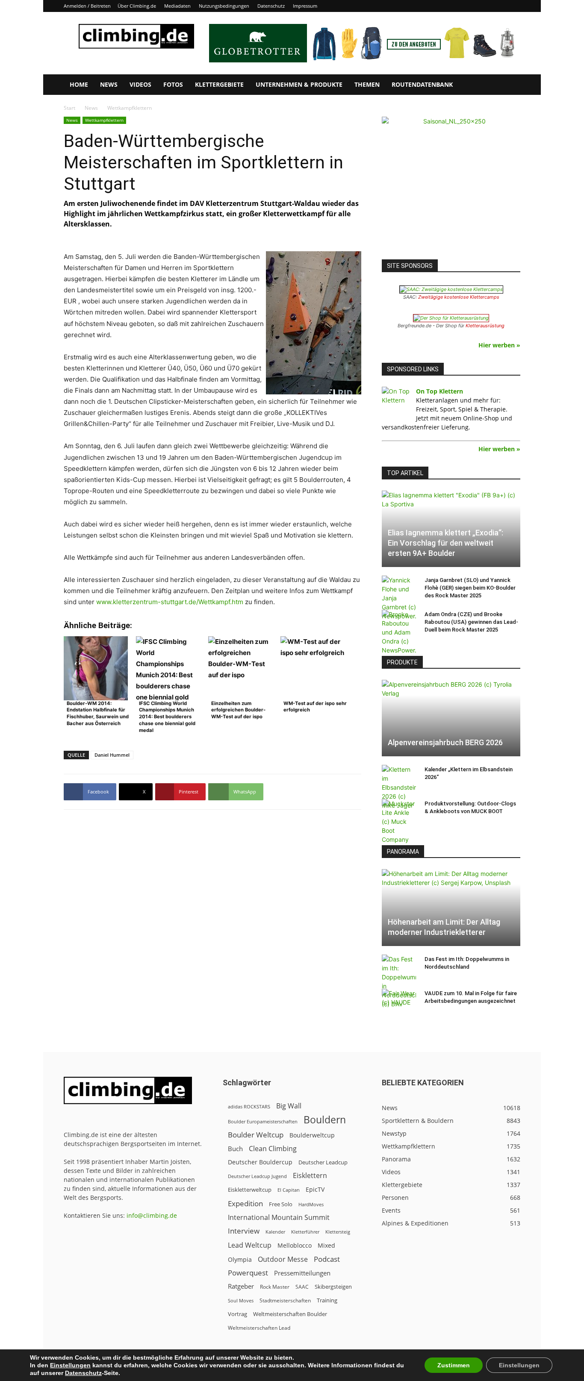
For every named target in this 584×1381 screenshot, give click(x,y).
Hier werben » (499, 345)
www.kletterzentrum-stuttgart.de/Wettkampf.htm (169, 602)
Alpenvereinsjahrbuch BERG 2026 (445, 742)
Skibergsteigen (333, 1286)
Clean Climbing (273, 1148)
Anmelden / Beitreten (87, 6)
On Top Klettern (439, 391)
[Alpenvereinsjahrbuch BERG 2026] (451, 718)
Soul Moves (241, 1300)
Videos (140, 84)
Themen (367, 84)
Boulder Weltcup (255, 1134)
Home (79, 84)
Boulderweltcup (312, 1135)
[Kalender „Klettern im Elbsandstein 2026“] (399, 787)
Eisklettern (310, 1175)
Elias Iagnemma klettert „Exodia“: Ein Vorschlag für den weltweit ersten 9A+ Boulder (445, 543)
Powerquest (248, 1272)
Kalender (275, 1231)
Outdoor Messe (283, 1259)
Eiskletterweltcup (249, 1189)
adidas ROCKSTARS (249, 1106)
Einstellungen (70, 1365)
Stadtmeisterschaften (285, 1300)
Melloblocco (294, 1245)
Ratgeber (241, 1286)
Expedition (245, 1203)
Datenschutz (271, 6)
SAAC (302, 1286)
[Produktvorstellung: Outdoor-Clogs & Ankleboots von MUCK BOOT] (399, 821)
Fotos (173, 84)
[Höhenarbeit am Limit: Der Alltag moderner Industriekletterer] (451, 907)
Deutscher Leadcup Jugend (257, 1176)
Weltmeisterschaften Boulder (290, 1314)
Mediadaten (177, 6)
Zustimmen (453, 1365)
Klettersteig (337, 1231)
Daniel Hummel (112, 755)
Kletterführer (305, 1232)
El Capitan (288, 1190)
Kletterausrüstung (485, 326)
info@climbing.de (152, 1215)
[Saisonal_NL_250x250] (451, 186)
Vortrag (237, 1314)
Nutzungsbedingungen (224, 6)
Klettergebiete (219, 84)
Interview (244, 1230)
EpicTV (315, 1189)
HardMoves (311, 1204)
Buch (235, 1148)
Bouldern (325, 1119)
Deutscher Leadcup (323, 1162)
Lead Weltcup (249, 1245)
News (109, 84)
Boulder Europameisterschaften (263, 1121)
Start (69, 108)
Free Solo (280, 1204)
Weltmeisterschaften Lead (259, 1327)
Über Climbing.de (137, 6)
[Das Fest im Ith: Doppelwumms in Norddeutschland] (399, 981)
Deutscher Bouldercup (260, 1162)
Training (327, 1300)
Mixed (326, 1245)
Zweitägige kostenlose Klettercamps (458, 297)
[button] (510, 85)
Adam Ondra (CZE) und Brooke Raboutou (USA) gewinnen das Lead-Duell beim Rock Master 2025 (471, 622)
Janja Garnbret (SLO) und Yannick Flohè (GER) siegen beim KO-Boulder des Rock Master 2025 (470, 588)
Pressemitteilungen (302, 1273)
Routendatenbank (422, 84)
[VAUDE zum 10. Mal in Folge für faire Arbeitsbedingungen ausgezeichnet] (399, 1001)
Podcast (327, 1259)
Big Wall (288, 1106)
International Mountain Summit (279, 1217)
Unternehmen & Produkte (299, 84)
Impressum (305, 6)
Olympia (240, 1259)
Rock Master (274, 1286)
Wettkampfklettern (104, 120)
